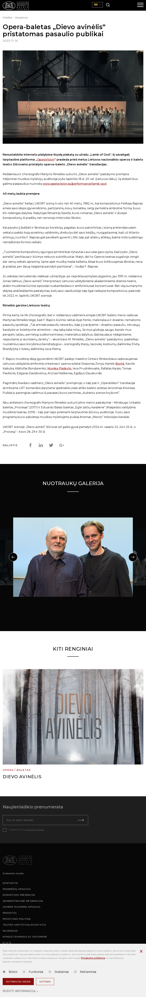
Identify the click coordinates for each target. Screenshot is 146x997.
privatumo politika (34, 829)
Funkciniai (36, 972)
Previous (13, 557)
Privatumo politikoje (93, 958)
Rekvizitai (10, 912)
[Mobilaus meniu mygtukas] (140, 5)
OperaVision (45, 159)
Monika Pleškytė (59, 368)
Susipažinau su (26, 829)
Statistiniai (61, 972)
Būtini (13, 972)
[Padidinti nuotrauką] (73, 97)
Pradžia (7, 17)
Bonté (119, 363)
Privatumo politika (17, 918)
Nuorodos (10, 930)
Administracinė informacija (23, 900)
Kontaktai (10, 883)
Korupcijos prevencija (19, 894)
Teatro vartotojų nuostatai (24, 924)
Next (133, 557)
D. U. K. (7, 942)
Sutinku (45, 981)
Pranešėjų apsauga (17, 889)
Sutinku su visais (18, 981)
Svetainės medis (13, 873)
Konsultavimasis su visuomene (25, 936)
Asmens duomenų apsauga (22, 906)
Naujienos (21, 17)
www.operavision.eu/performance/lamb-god (74, 183)
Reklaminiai (88, 972)
